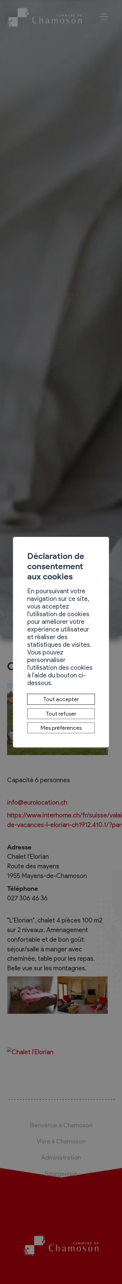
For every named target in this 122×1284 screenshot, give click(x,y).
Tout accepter (61, 699)
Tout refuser (61, 713)
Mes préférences (61, 727)
